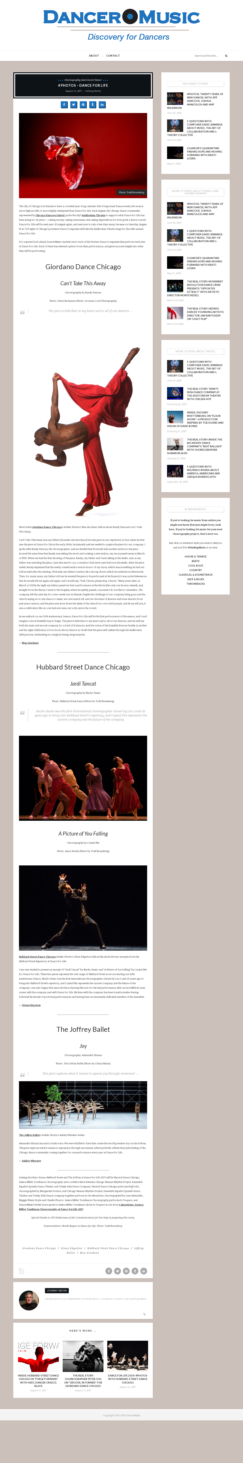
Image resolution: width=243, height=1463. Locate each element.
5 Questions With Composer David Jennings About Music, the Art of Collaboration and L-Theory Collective (194, 128)
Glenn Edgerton (31, 1005)
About (94, 55)
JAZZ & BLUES (195, 579)
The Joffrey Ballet (29, 1135)
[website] (144, 1314)
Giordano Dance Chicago (47, 527)
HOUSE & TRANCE (196, 556)
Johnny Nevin (93, 91)
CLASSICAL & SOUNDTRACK (196, 574)
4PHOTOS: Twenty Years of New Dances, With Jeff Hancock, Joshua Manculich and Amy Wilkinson (195, 101)
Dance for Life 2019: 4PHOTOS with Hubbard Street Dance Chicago (127, 1379)
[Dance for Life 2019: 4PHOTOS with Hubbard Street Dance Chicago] (127, 1356)
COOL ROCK (195, 565)
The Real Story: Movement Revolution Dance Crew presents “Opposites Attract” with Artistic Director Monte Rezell (195, 288)
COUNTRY (195, 570)
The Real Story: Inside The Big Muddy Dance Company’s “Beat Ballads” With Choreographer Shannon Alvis (194, 446)
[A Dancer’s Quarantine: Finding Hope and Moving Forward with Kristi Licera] (175, 153)
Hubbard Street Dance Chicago (37, 956)
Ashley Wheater (31, 1160)
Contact (113, 55)
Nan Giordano (30, 643)
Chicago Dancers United (50, 215)
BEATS (196, 561)
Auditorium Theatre (94, 215)
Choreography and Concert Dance (83, 80)
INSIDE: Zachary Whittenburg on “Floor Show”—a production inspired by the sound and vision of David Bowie (195, 419)
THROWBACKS (195, 583)
